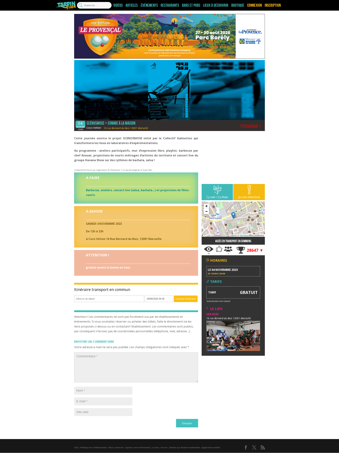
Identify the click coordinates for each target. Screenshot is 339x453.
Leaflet (233, 235)
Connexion (254, 5)
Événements (149, 5)
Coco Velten (94, 127)
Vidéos (118, 5)
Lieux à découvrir (215, 5)
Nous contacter (116, 447)
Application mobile (211, 447)
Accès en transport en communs (233, 241)
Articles (132, 5)
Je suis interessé (249, 197)
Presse (164, 447)
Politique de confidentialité (93, 447)
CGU (76, 447)
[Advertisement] (233, 159)
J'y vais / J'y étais (217, 197)
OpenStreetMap (246, 235)
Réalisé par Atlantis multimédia (185, 447)
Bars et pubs (191, 5)
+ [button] (206, 206)
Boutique (237, 5)
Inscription (273, 5)
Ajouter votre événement (138, 447)
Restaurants (170, 5)
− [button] (206, 211)
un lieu (155, 447)
